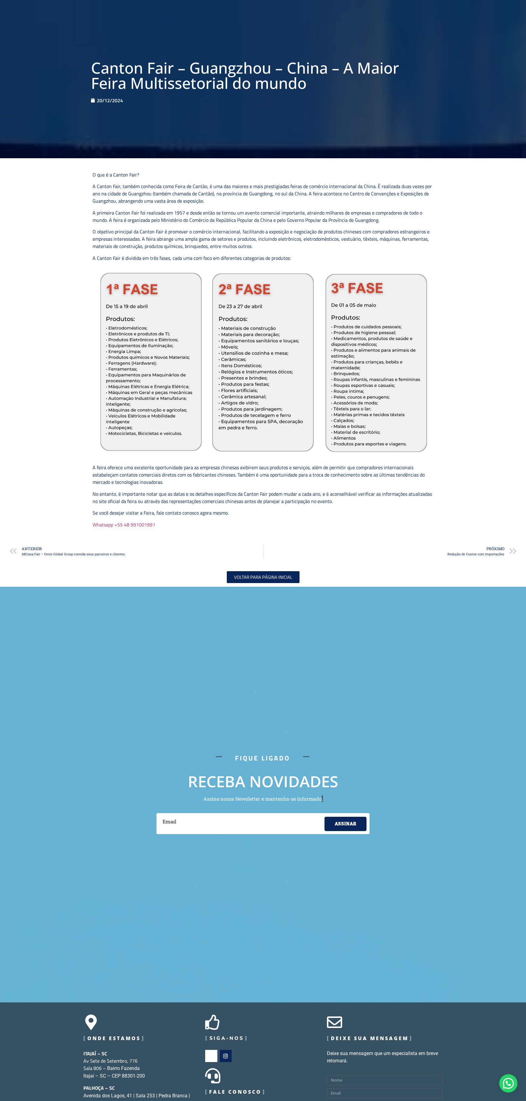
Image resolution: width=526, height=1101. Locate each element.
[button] (508, 1083)
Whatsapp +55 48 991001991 (124, 524)
